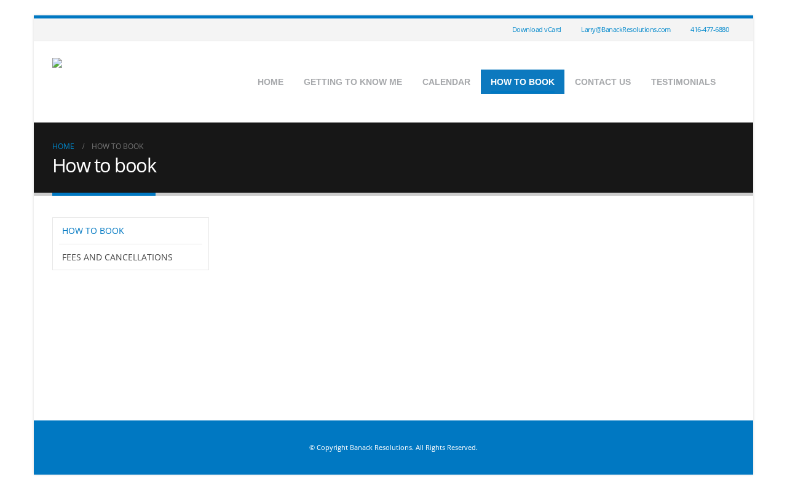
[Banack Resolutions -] (129, 82)
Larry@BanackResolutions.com (626, 29)
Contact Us (603, 82)
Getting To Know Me (353, 82)
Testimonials (683, 82)
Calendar (446, 82)
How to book (523, 82)
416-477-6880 (709, 29)
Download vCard (536, 29)
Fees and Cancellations (117, 257)
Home (270, 82)
